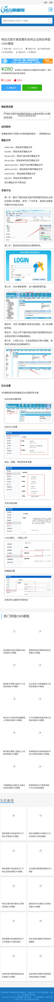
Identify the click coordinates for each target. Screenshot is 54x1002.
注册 (45, 2)
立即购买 (32, 88)
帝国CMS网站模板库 (14, 9)
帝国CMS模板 (22, 70)
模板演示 (11, 88)
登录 (51, 2)
